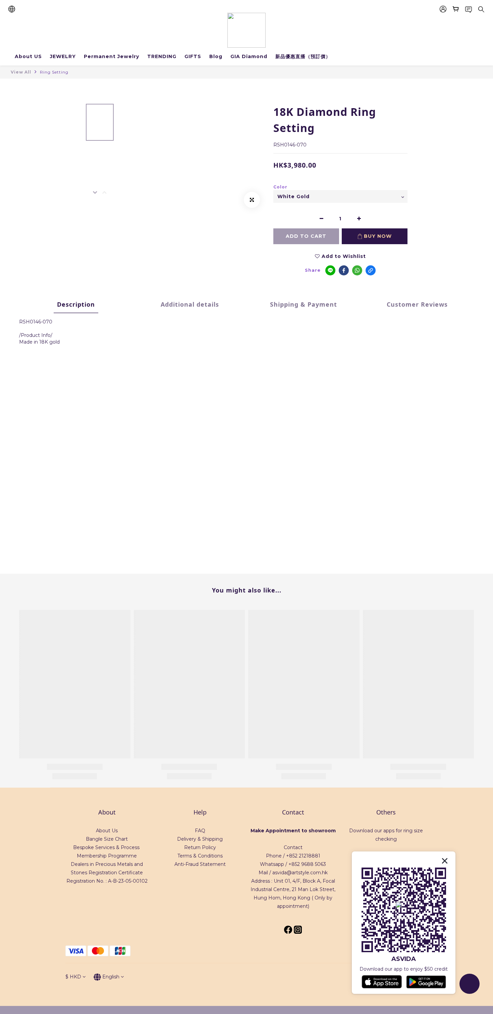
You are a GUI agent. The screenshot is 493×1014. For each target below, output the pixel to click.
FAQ (200, 831)
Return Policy (200, 847)
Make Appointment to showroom (293, 831)
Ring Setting (54, 72)
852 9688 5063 (308, 864)
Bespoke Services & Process (106, 847)
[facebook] (344, 270)
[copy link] (371, 270)
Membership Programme (107, 856)
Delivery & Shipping (200, 839)
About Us (107, 831)
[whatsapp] (357, 270)
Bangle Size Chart (107, 839)
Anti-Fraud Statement (200, 864)
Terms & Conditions (200, 856)
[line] (330, 270)
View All (21, 72)
